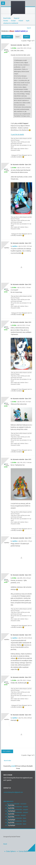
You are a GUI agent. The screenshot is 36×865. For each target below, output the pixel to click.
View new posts (8, 801)
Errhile (14, 48)
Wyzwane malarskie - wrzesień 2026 (15, 804)
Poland (21, 20)
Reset (5, 844)
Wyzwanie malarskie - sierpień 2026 (15, 816)
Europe (13, 20)
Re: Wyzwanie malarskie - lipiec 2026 (15, 818)
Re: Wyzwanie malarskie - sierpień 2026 (16, 807)
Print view (32, 27)
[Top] (31, 159)
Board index (7, 18)
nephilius (14, 246)
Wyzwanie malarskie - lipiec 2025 (20, 45)
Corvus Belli (23, 851)
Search (29, 28)
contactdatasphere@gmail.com (13, 792)
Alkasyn (11, 31)
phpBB (13, 766)
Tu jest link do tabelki (17, 134)
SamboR (17, 31)
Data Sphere (11, 851)
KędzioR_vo (24, 31)
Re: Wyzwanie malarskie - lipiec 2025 (21, 164)
